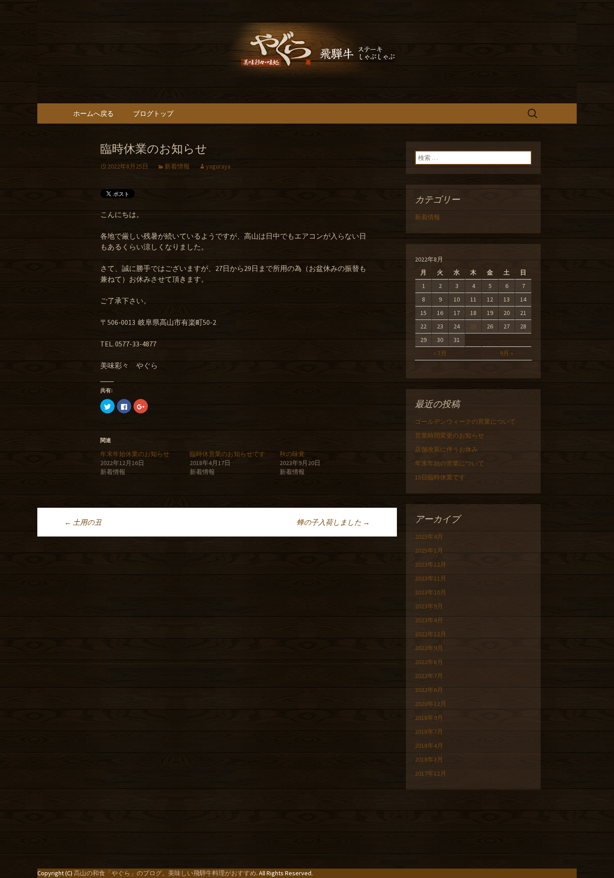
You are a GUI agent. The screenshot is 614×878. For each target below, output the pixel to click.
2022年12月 (430, 634)
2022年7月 (429, 676)
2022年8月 (429, 662)
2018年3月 (429, 759)
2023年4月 (429, 620)
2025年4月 (429, 536)
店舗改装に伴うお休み (446, 449)
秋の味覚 (292, 454)
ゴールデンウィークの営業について (465, 421)
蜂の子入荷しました (333, 522)
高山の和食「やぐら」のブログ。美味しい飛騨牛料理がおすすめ (165, 873)
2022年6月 (429, 690)
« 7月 (440, 353)
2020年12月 (430, 704)
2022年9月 (429, 648)
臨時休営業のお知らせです (227, 454)
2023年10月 (430, 592)
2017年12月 (430, 773)
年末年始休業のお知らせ (134, 454)
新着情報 (177, 166)
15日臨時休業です (440, 477)
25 (473, 326)
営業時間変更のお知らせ (449, 435)
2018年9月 (429, 718)
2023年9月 (429, 606)
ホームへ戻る (93, 113)
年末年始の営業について (449, 463)
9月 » (506, 353)
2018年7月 (429, 731)
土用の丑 (83, 522)
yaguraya (218, 166)
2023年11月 (430, 578)
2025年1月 (429, 550)
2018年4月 (429, 745)
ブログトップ (153, 113)
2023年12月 (430, 564)
